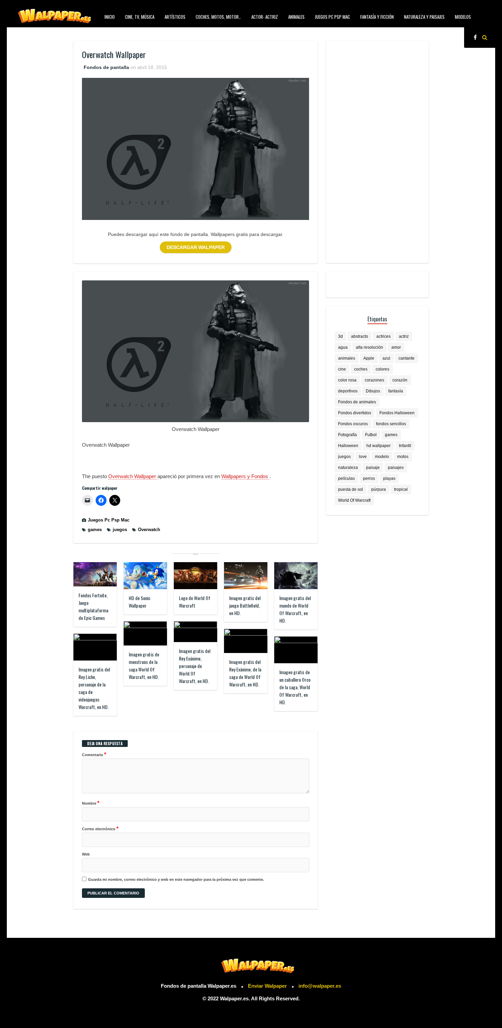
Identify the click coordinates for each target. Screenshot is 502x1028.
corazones (374, 380)
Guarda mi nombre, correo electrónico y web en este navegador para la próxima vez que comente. (176, 879)
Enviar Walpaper (267, 986)
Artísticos (175, 16)
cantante (407, 358)
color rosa (347, 380)
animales (346, 358)
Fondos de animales (357, 402)
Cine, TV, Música (139, 16)
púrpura (378, 489)
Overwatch (149, 529)
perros (369, 478)
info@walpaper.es (319, 986)
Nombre (90, 803)
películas (346, 478)
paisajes (396, 467)
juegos (120, 529)
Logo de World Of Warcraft (194, 601)
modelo (382, 456)
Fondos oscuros (353, 423)
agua (343, 347)
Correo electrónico (100, 828)
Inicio (109, 16)
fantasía (395, 391)
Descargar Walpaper (196, 247)
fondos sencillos (391, 423)
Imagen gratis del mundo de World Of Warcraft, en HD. (295, 609)
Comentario (94, 754)
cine (342, 369)
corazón (399, 380)
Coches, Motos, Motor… (218, 16)
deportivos (348, 391)
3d (340, 336)
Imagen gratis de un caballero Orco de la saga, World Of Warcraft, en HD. (294, 687)
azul (386, 358)
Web (86, 854)
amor (396, 347)
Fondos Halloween (397, 413)
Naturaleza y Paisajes (424, 16)
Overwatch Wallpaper (132, 476)
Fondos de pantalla (106, 67)
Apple (368, 358)
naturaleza (348, 467)
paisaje (373, 467)
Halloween (348, 445)
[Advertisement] (377, 152)
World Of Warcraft (354, 500)
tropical (401, 489)
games (95, 529)
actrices (383, 336)
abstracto (359, 336)
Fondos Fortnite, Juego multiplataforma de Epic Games (93, 606)
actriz (404, 336)
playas (389, 478)
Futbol (371, 434)
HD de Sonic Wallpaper (139, 601)
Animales (296, 16)
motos (402, 456)
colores (382, 369)
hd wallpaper (378, 445)
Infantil (405, 445)
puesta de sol (350, 489)
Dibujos (373, 391)
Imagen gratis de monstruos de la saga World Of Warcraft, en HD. (144, 665)
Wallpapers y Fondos (245, 476)
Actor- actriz (264, 16)
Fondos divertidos (354, 413)
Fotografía (347, 434)
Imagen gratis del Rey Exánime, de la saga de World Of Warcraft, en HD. (245, 673)
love (363, 456)
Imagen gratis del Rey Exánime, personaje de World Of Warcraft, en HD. (194, 665)
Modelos (463, 16)
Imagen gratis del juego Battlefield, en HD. (245, 605)
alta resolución (369, 347)
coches (360, 369)
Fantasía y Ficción (377, 16)
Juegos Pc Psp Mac (332, 16)
